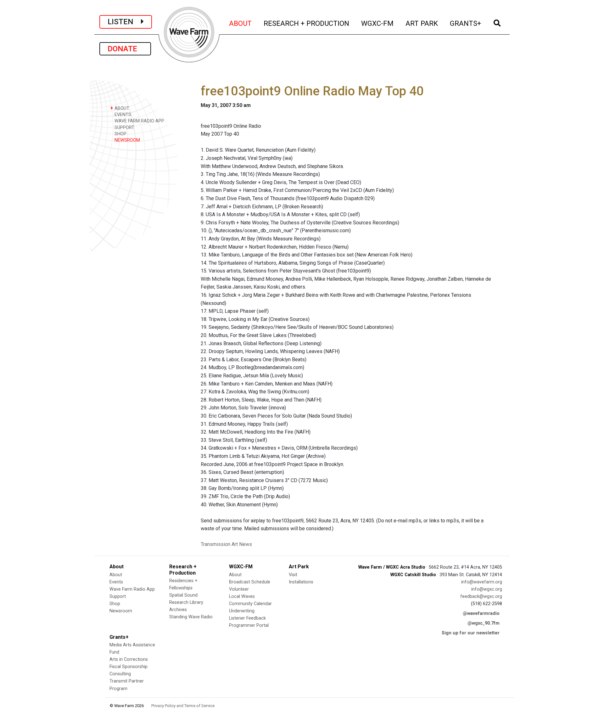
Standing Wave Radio (191, 617)
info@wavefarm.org (481, 582)
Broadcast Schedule (249, 582)
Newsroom (120, 611)
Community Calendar (250, 603)
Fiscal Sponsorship (128, 666)
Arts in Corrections (128, 659)
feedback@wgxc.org (481, 596)
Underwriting (241, 611)
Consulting (120, 674)
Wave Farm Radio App (132, 589)
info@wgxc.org (486, 589)
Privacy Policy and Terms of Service (183, 705)
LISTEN (124, 21)
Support (117, 596)
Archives (178, 609)
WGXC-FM (377, 23)
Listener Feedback (247, 618)
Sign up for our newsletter (471, 633)
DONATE (125, 48)
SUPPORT (123, 127)
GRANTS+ (466, 23)
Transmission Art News (226, 544)
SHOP (119, 134)
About (115, 574)
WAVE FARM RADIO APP (138, 121)
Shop (114, 603)
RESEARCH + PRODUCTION (307, 23)
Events (116, 582)
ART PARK (422, 23)
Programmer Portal (249, 625)
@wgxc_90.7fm (483, 623)
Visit (293, 574)
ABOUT (240, 23)
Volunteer (239, 589)
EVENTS (122, 114)
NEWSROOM (126, 140)
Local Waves (242, 596)
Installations (301, 582)
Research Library (186, 602)
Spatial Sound (183, 595)
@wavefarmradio (481, 613)
